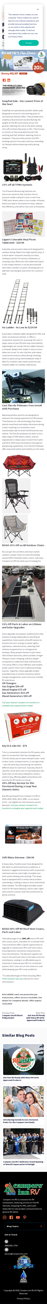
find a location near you (12, 978)
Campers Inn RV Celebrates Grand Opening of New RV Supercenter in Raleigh (23, 1163)
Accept (29, 43)
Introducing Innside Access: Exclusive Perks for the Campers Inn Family (20, 1121)
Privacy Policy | (23, 1298)
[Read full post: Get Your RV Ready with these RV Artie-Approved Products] (23, 1059)
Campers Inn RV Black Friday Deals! (12, 1016)
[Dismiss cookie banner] (38, 9)
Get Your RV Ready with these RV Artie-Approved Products (35, 1017)
